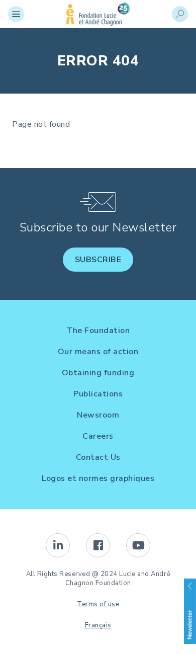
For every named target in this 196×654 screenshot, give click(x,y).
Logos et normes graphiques (98, 478)
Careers (98, 436)
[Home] (98, 23)
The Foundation (98, 330)
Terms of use (98, 604)
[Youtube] (138, 545)
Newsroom (98, 415)
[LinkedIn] (58, 545)
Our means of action (98, 351)
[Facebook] (98, 545)
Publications (98, 393)
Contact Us (98, 457)
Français (98, 625)
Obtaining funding (98, 372)
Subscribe (98, 259)
